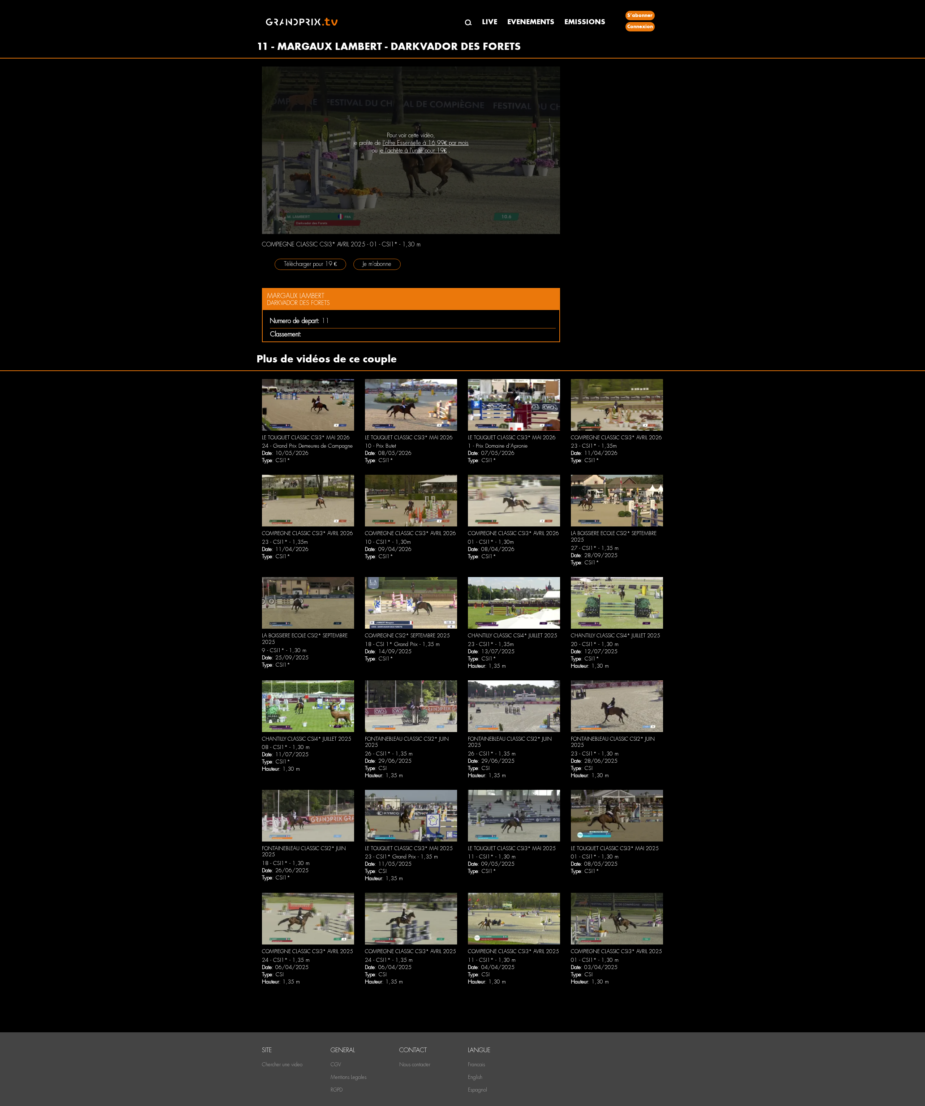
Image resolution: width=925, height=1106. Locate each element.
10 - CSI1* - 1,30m (388, 542)
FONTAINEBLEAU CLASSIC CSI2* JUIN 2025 (407, 742)
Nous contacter (414, 1064)
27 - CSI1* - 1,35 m (595, 548)
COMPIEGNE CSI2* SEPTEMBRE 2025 (407, 635)
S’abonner (640, 15)
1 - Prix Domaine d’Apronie (498, 445)
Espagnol (477, 1089)
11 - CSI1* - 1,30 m (492, 856)
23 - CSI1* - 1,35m (594, 445)
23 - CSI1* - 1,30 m (595, 753)
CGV (336, 1064)
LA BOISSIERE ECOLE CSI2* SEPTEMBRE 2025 (614, 536)
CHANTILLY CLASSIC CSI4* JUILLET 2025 (512, 635)
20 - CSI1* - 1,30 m (595, 644)
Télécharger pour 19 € (310, 264)
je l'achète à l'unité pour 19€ (413, 150)
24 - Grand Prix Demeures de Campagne (307, 445)
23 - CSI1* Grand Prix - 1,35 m (401, 856)
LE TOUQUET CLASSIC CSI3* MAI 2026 (306, 437)
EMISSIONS (584, 21)
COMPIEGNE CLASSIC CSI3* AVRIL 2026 (616, 437)
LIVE (489, 21)
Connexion (640, 26)
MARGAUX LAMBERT (295, 296)
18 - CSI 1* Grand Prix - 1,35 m (402, 644)
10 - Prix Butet (380, 445)
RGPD (337, 1089)
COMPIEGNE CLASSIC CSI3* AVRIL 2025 (307, 951)
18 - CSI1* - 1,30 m (286, 863)
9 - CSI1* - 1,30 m (284, 650)
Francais (476, 1064)
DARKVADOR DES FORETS (298, 303)
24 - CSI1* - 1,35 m (286, 960)
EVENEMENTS (530, 21)
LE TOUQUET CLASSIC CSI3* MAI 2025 (409, 848)
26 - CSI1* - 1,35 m (389, 753)
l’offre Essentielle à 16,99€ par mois (426, 143)
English (475, 1077)
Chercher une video (282, 1064)
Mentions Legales (348, 1077)
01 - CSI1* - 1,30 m (595, 856)
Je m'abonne (377, 264)
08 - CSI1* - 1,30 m (286, 747)
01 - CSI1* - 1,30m (491, 542)
